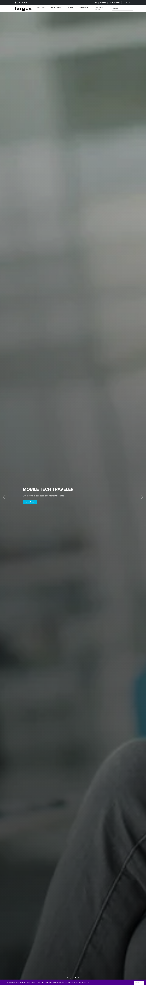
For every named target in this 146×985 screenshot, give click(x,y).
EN (96, 2)
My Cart (128, 2)
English (137, 983)
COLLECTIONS (56, 8)
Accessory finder (99, 9)
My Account (116, 2)
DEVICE (70, 8)
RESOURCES (84, 8)
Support (103, 2)
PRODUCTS (41, 8)
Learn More (30, 502)
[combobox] (139, 983)
